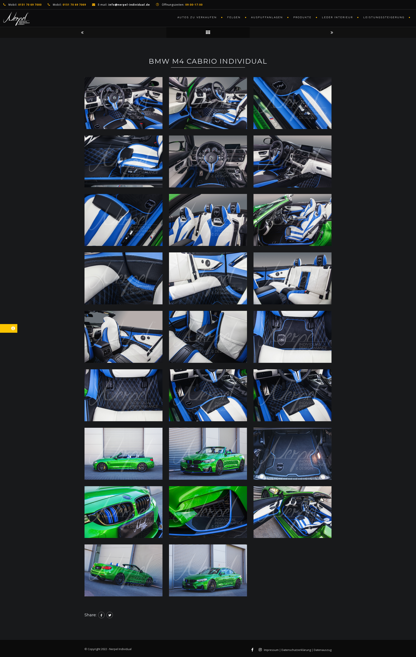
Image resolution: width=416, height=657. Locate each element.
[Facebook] (101, 615)
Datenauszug (323, 650)
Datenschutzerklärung (296, 650)
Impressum (271, 650)
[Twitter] (109, 615)
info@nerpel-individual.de (129, 4)
